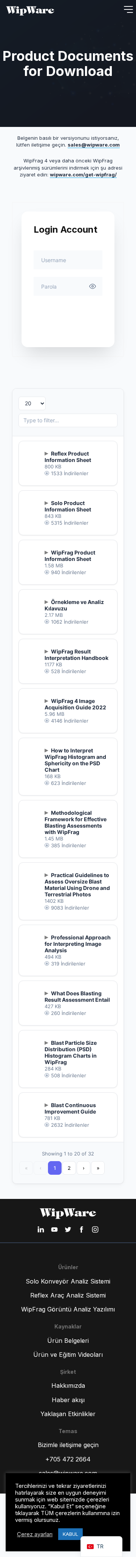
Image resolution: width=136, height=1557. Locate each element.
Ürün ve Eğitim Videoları (68, 1354)
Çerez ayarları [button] (35, 1534)
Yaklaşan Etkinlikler (68, 1414)
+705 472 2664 (68, 1459)
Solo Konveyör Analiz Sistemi (68, 1281)
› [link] (84, 1168)
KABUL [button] (70, 1534)
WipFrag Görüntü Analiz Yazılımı (68, 1309)
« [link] (26, 1168)
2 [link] (69, 1168)
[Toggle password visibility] (92, 286)
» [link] (98, 1168)
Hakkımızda (68, 1385)
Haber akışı (68, 1400)
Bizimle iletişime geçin (68, 1445)
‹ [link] (41, 1168)
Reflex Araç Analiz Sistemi (68, 1295)
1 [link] (55, 1168)
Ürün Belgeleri (68, 1340)
